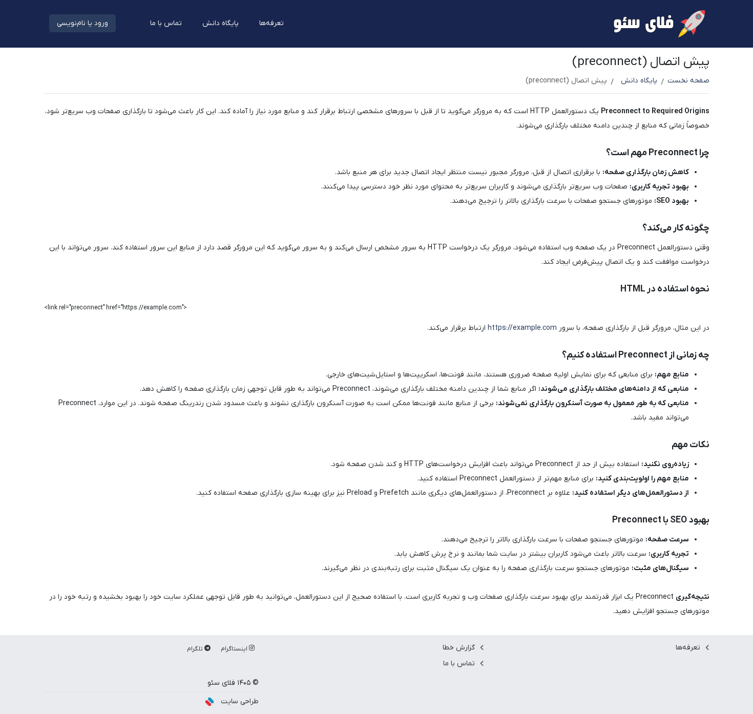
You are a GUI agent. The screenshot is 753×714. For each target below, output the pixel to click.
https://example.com (522, 328)
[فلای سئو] (658, 23)
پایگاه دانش (220, 23)
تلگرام (195, 649)
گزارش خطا (459, 648)
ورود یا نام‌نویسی (82, 23)
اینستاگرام (235, 649)
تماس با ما (166, 23)
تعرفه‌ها (271, 23)
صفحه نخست (688, 81)
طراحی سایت (240, 701)
